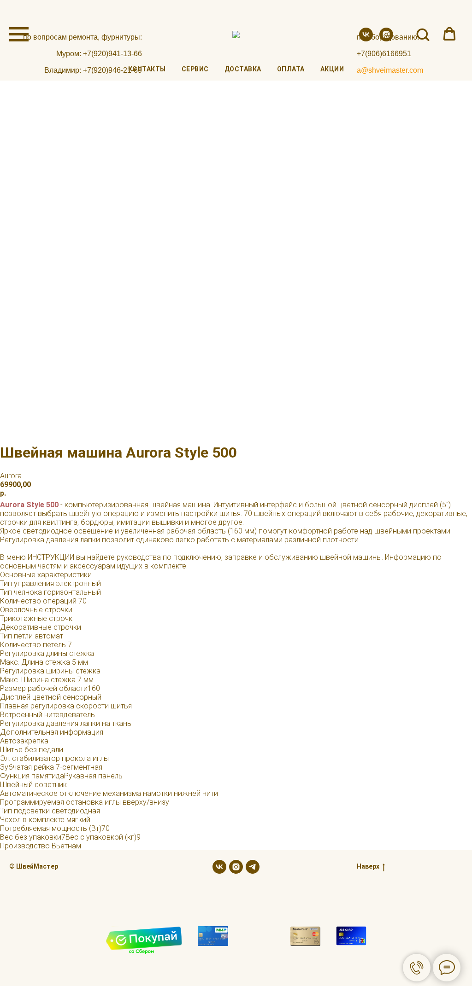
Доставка (242, 69)
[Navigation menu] (19, 34)
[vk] (366, 39)
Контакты (147, 69)
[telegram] (253, 867)
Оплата (291, 69)
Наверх (368, 866)
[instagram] (386, 39)
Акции (332, 69)
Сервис (195, 69)
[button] (423, 34)
